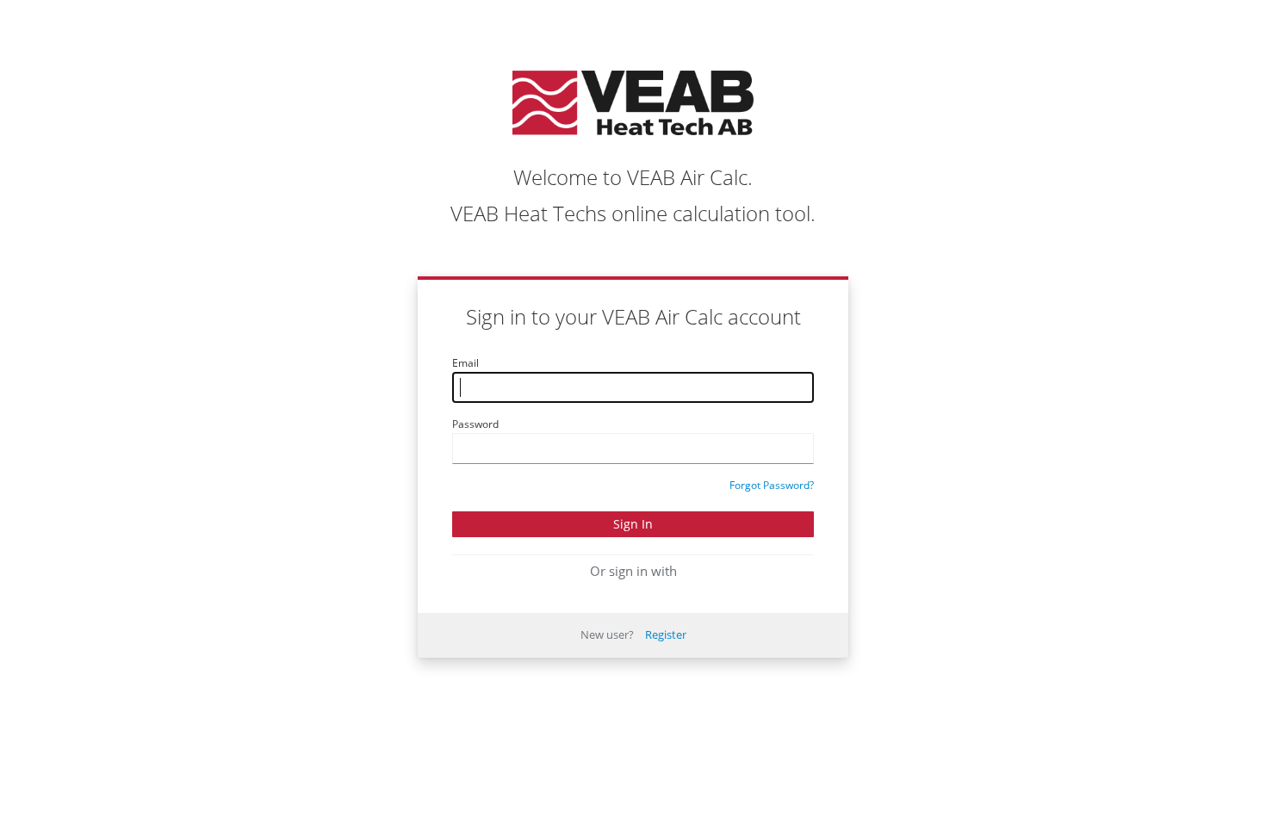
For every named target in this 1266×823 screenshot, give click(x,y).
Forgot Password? (771, 485)
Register (665, 634)
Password (475, 424)
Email (465, 363)
